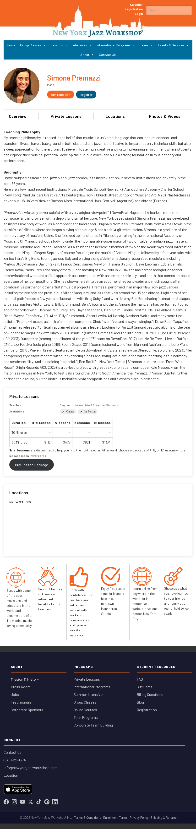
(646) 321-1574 (15, 760)
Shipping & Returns (164, 817)
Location (11, 775)
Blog (140, 702)
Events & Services (171, 45)
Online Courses (85, 709)
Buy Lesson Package (31, 464)
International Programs (114, 45)
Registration (134, 9)
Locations (115, 116)
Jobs (15, 694)
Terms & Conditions (87, 817)
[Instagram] (14, 801)
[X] (30, 801)
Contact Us (107, 55)
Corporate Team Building (93, 725)
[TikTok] (38, 801)
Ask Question (60, 94)
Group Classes (30, 45)
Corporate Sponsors (27, 709)
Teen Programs (86, 717)
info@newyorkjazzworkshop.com (31, 767)
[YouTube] (22, 801)
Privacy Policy (139, 817)
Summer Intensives (89, 694)
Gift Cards (144, 686)
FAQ (140, 679)
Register (86, 94)
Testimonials (21, 702)
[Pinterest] (46, 801)
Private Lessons (66, 116)
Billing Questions (150, 694)
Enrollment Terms (115, 817)
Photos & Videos (164, 116)
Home (11, 45)
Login (139, 14)
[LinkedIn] (55, 801)
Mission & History (25, 679)
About (84, 55)
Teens (144, 45)
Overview (18, 116)
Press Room (21, 686)
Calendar (136, 4)
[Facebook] (6, 801)
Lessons (57, 45)
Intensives (79, 45)
